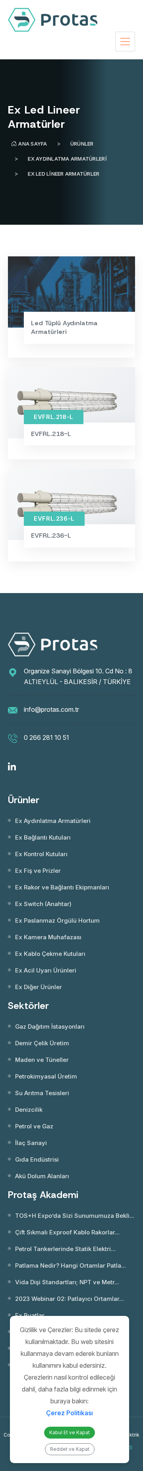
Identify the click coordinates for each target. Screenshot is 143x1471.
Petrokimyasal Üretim (46, 1076)
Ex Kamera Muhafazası (48, 937)
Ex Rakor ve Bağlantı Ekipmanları (62, 887)
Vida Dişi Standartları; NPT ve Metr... (67, 1282)
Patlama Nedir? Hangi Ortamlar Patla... (70, 1265)
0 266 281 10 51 (46, 737)
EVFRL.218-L (51, 434)
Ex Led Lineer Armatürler (63, 174)
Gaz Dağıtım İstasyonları (50, 1026)
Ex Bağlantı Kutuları (43, 837)
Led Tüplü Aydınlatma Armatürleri (64, 327)
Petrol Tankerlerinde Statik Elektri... (65, 1249)
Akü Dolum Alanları (42, 1176)
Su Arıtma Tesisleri (42, 1093)
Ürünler (82, 143)
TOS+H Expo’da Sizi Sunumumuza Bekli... (74, 1215)
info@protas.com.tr (51, 709)
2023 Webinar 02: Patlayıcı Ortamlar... (69, 1298)
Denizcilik (29, 1109)
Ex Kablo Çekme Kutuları (50, 953)
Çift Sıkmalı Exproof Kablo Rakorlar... (67, 1232)
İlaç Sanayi (31, 1143)
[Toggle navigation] (125, 41)
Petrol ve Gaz (34, 1126)
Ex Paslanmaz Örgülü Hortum (57, 920)
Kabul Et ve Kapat (69, 1432)
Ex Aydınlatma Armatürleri (67, 158)
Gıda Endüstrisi (37, 1159)
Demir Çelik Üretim (42, 1043)
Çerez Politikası (69, 1413)
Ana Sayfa (32, 143)
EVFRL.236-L (51, 535)
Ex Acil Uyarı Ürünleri (45, 970)
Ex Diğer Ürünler (38, 987)
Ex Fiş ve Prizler (38, 870)
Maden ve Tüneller (42, 1059)
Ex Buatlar (29, 1315)
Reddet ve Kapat (69, 1449)
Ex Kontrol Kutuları (41, 854)
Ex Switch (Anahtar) (43, 904)
